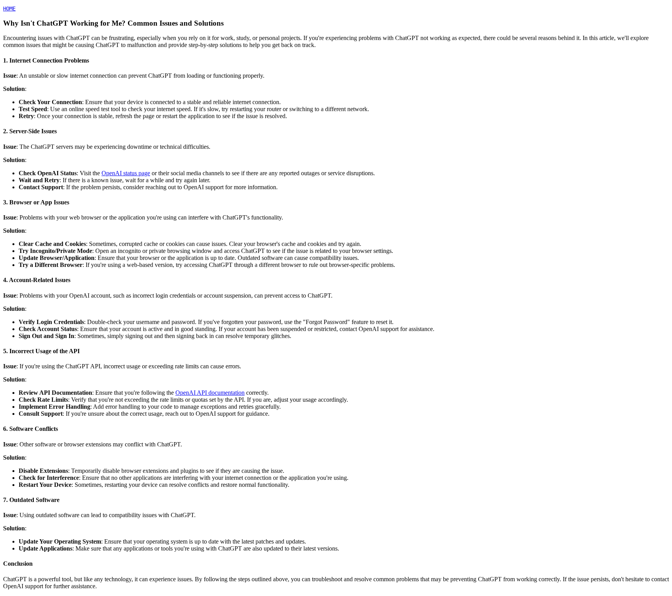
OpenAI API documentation (210, 392)
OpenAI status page (126, 173)
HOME (9, 8)
